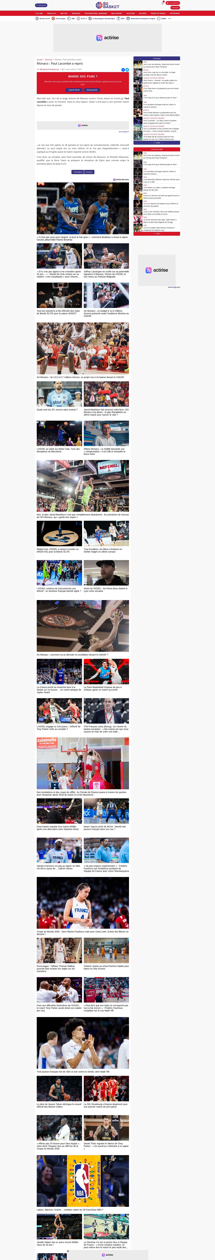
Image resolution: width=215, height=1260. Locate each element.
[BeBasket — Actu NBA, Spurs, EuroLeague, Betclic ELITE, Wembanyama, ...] (107, 5)
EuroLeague (61, 18)
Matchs (64, 13)
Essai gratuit (92, 90)
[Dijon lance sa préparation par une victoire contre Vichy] (137, 88)
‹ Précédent (77, 172)
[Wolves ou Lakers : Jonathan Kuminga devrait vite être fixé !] (137, 187)
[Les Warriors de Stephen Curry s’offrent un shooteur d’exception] (137, 204)
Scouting (130, 13)
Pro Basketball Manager (96, 13)
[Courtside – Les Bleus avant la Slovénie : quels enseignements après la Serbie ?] (137, 121)
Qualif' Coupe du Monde (153, 78)
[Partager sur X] (127, 70)
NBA (73, 18)
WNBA (163, 18)
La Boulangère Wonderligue (104, 18)
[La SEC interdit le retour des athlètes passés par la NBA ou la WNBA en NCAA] (137, 212)
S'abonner (175, 7)
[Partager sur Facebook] (123, 70)
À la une (39, 13)
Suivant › (89, 172)
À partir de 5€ (74, 90)
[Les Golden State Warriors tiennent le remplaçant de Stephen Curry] (137, 228)
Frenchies (76, 13)
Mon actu (51, 13)
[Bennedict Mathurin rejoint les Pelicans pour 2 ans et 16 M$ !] (137, 179)
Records (142, 13)
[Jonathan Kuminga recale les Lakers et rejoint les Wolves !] (137, 104)
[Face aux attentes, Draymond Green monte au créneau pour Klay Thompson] (137, 64)
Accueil (39, 59)
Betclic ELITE (45, 18)
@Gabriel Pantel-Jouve (49, 69)
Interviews (175, 13)
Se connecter (174, 3)
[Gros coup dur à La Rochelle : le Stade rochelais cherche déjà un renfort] (137, 72)
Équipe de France (158, 13)
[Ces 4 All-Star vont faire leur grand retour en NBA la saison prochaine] (137, 196)
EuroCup (48, 59)
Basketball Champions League (143, 18)
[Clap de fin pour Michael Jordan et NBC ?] (137, 96)
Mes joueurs (116, 13)
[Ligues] (169, 18)
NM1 (123, 18)
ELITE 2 (84, 18)
